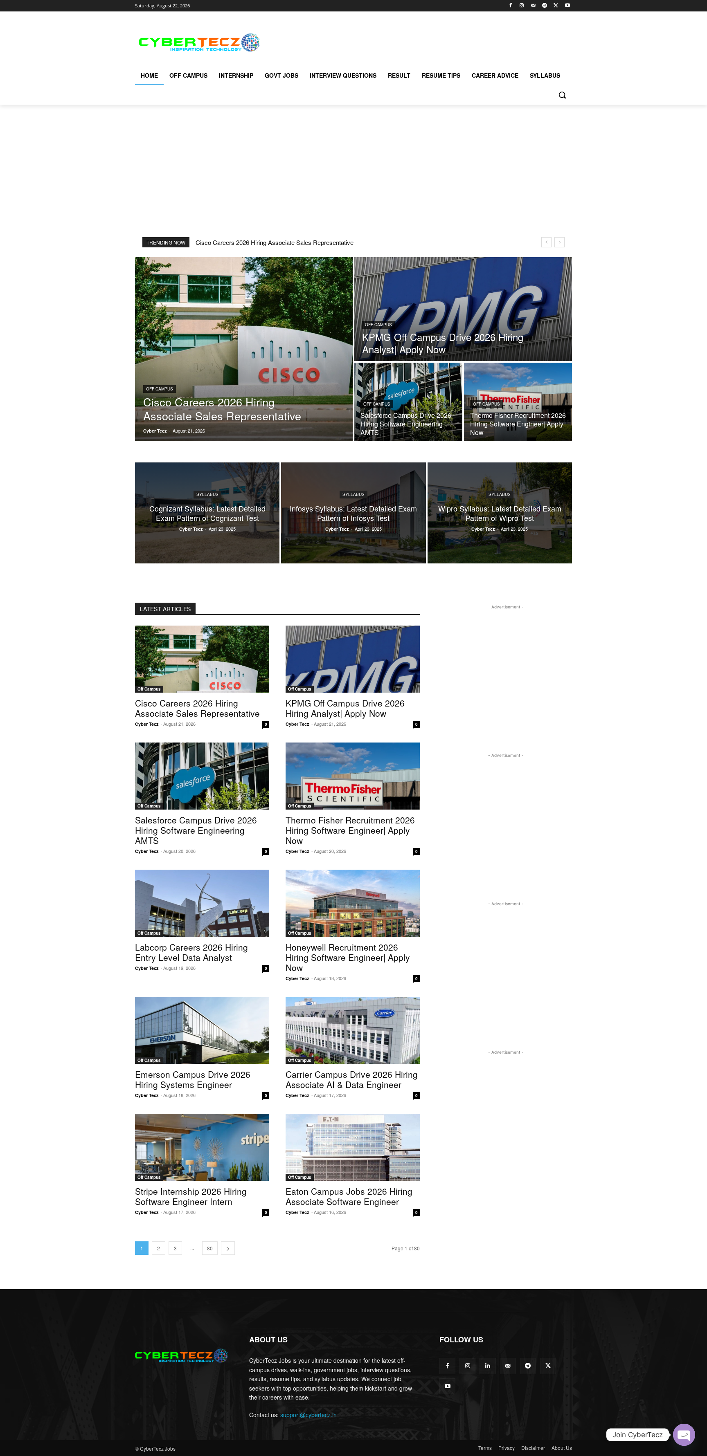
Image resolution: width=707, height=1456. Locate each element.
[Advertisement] (415, 41)
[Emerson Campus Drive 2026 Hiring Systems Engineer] (202, 1030)
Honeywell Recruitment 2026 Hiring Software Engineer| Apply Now (348, 957)
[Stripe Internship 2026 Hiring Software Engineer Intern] (202, 1147)
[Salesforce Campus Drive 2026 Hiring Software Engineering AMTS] (408, 402)
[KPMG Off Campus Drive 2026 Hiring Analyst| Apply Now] (463, 309)
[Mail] (533, 6)
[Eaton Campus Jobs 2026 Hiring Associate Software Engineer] (353, 1147)
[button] (562, 95)
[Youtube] (567, 6)
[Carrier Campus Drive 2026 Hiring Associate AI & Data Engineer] (353, 1030)
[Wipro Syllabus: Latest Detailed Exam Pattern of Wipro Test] (500, 512)
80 (210, 1248)
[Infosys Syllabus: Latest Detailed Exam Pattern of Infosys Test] (353, 512)
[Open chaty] (684, 1435)
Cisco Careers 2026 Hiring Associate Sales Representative (275, 242)
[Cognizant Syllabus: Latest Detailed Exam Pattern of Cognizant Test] (207, 512)
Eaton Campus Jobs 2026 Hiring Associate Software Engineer (349, 1196)
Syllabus (207, 494)
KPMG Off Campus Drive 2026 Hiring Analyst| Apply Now (345, 708)
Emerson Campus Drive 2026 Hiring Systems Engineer (192, 1079)
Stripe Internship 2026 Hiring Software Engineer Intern (191, 1196)
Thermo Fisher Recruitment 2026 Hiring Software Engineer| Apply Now (350, 830)
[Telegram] (544, 6)
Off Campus (159, 389)
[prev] (546, 242)
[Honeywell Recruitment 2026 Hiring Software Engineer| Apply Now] (353, 903)
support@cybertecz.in (308, 1415)
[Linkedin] (487, 1366)
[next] (559, 242)
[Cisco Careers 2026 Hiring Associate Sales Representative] (244, 349)
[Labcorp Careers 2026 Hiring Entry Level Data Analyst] (202, 903)
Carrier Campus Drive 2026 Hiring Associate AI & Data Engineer (352, 1079)
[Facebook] (510, 6)
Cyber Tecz (147, 724)
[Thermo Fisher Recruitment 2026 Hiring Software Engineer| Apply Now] (518, 402)
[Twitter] (556, 6)
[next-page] (228, 1248)
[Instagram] (522, 6)
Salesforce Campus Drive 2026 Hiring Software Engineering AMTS (196, 830)
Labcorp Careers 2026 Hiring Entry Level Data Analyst (191, 952)
